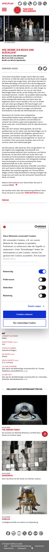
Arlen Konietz (10, 360)
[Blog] (35, 533)
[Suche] (45, 4)
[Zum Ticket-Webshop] (20, 4)
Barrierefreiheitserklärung (21, 546)
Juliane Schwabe (9, 366)
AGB (5, 546)
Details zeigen (34, 306)
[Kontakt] (30, 4)
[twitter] (45, 68)
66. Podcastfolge (30, 193)
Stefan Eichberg (9, 348)
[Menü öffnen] (4, 10)
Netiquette (22, 548)
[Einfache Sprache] (40, 4)
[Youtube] (19, 533)
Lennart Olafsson (10, 336)
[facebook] (40, 68)
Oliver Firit (7, 374)
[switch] (42, 279)
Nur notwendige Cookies (24, 323)
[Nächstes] (42, 29)
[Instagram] (13, 533)
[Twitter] (24, 533)
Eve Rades (8, 354)
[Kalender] (25, 4)
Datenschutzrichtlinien (18, 262)
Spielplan (7, 3)
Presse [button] (5, 200)
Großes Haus (10, 68)
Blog (11, 185)
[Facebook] (8, 533)
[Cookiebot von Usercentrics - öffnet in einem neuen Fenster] (35, 227)
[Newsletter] (35, 4)
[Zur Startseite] (24, 10)
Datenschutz (9, 548)
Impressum (39, 546)
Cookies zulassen (24, 314)
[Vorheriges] (6, 29)
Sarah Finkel (10, 342)
